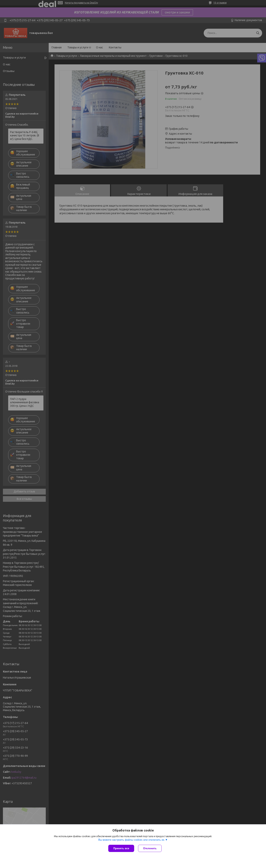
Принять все (121, 848)
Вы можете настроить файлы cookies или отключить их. (131, 839)
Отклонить (150, 848)
